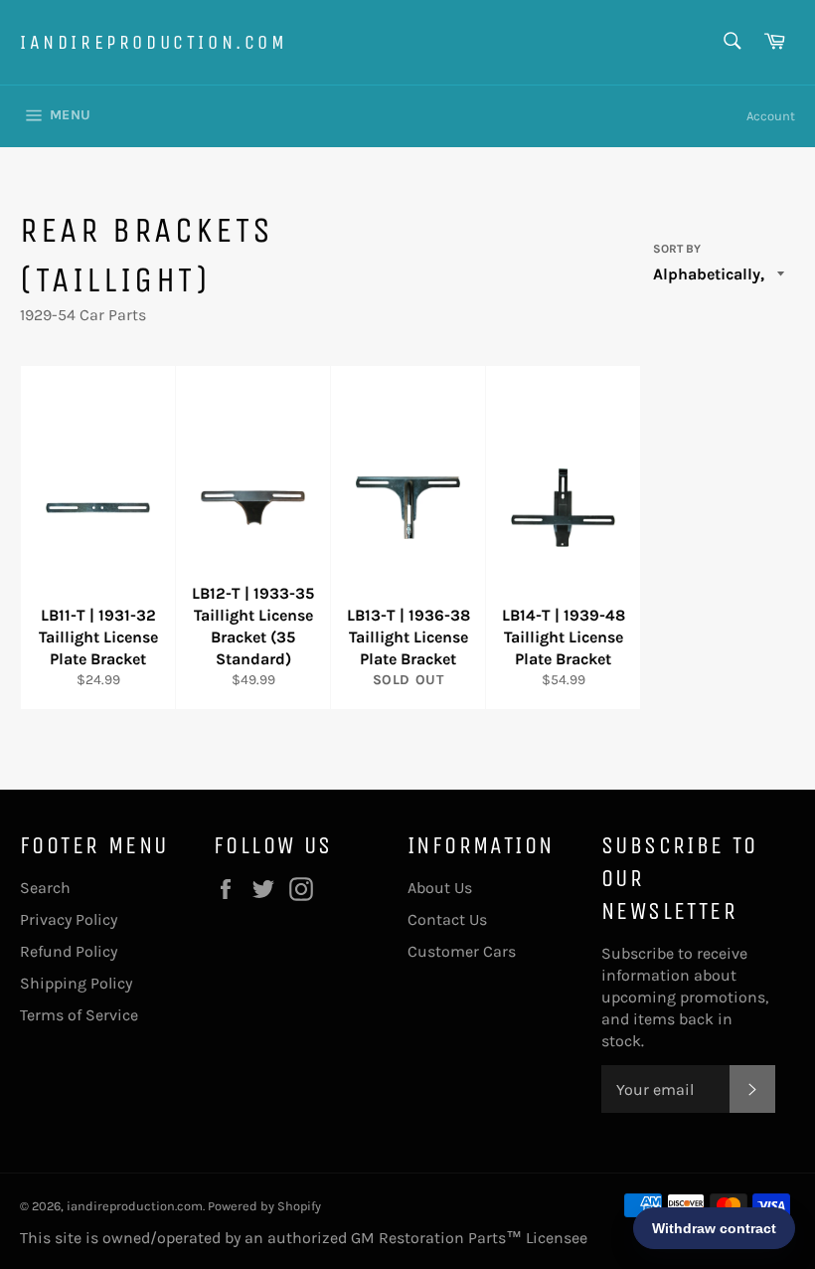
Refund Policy (68, 951)
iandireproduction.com (154, 42)
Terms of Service (79, 1014)
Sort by (677, 249)
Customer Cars (462, 951)
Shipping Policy (76, 983)
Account (770, 115)
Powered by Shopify (264, 1205)
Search (45, 887)
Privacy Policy (68, 919)
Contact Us (447, 919)
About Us (440, 887)
